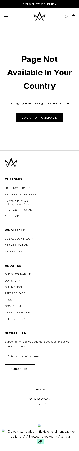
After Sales (13, 251)
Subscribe (20, 369)
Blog (8, 299)
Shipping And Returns (20, 194)
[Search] (66, 16)
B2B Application (16, 245)
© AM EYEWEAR (39, 398)
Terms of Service (17, 312)
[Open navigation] (6, 16)
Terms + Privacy (16, 200)
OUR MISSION (13, 287)
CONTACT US (13, 306)
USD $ (38, 389)
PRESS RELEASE (15, 293)
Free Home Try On (18, 188)
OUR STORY (12, 280)
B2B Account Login (19, 238)
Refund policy (15, 318)
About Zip (12, 216)
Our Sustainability (18, 274)
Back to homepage (39, 117)
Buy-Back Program (18, 209)
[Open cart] (73, 16)
